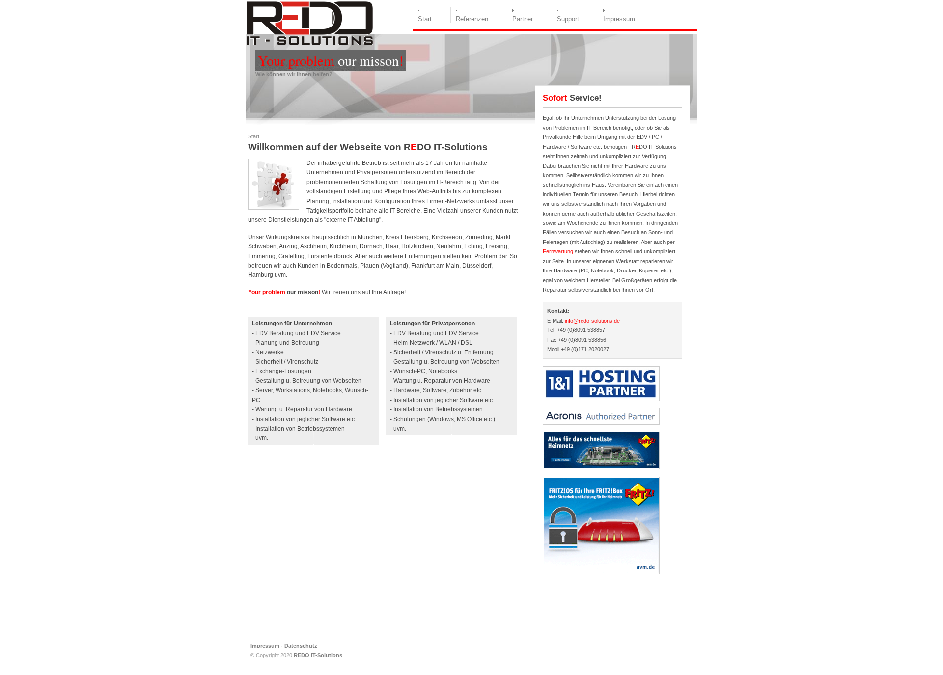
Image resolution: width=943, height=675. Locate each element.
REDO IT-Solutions (318, 655)
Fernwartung (558, 251)
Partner (522, 19)
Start (425, 19)
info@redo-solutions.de (592, 321)
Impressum (619, 19)
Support (568, 19)
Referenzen (472, 19)
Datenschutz (300, 645)
